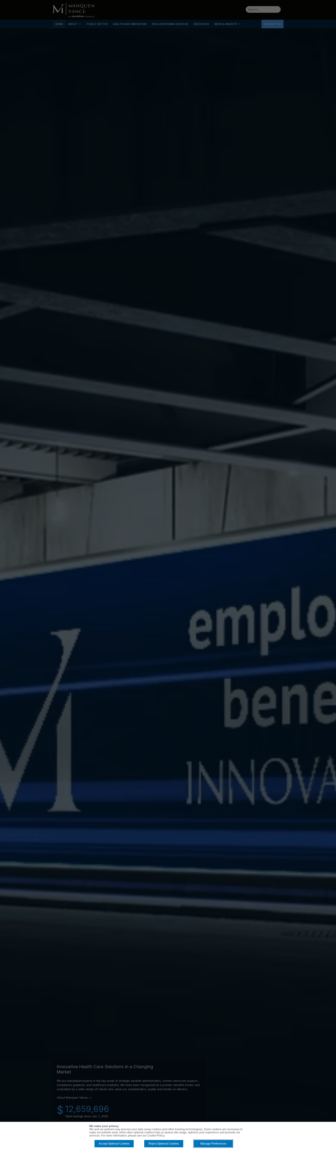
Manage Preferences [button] (213, 1143)
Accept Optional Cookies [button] (114, 1143)
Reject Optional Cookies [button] (164, 1143)
